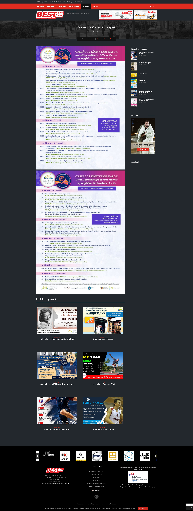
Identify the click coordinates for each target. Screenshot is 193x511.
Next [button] (155, 455)
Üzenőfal (86, 6)
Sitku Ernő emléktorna (103, 429)
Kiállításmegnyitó (145, 63)
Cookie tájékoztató (96, 474)
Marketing (96, 480)
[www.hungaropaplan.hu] (143, 136)
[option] (49, 456)
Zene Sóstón (143, 74)
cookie (123, 508)
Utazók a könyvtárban (103, 339)
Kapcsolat (96, 6)
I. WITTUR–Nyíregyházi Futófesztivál (146, 99)
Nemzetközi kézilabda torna (57, 429)
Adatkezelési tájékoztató (96, 471)
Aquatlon (142, 80)
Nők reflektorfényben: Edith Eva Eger (57, 339)
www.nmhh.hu (138, 469)
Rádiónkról (51, 6)
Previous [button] (38, 455)
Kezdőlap (40, 6)
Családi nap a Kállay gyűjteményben (57, 384)
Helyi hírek (62, 6)
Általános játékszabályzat (96, 486)
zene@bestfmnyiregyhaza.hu (60, 483)
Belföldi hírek (74, 6)
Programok (91, 39)
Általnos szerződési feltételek (96, 483)
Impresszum (96, 477)
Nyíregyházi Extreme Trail (103, 384)
